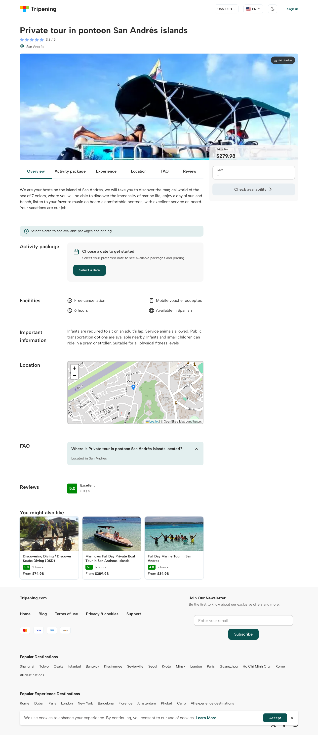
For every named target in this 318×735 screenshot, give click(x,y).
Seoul (152, 666)
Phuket (166, 703)
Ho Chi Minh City (257, 666)
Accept (275, 718)
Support (133, 614)
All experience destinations (212, 703)
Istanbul (74, 666)
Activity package (70, 171)
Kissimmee (113, 666)
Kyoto (166, 666)
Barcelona (106, 703)
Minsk (180, 666)
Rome (280, 666)
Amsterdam (146, 703)
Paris (211, 666)
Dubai (38, 703)
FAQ (165, 171)
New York (85, 703)
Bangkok (92, 666)
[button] (133, 388)
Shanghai (27, 666)
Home (25, 614)
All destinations (32, 675)
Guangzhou (229, 666)
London (196, 666)
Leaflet (154, 421)
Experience (106, 171)
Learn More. (206, 717)
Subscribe (243, 634)
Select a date (89, 270)
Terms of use (66, 614)
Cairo (181, 703)
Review (189, 171)
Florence (125, 703)
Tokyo (44, 666)
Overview (36, 171)
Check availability (250, 189)
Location (139, 171)
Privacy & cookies (102, 614)
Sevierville (135, 666)
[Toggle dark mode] (272, 8)
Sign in (292, 9)
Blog (43, 614)
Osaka (58, 666)
